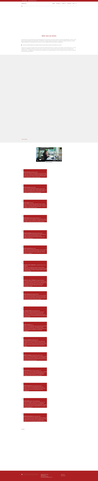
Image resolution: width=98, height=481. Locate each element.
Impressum (63, 474)
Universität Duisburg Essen (35, 310)
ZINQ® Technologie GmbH (36, 416)
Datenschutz (63, 475)
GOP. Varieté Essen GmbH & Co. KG (36, 355)
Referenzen (69, 3)
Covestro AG (31, 202)
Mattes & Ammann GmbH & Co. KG (35, 370)
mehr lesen (24, 66)
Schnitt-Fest (25, 128)
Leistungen (58, 3)
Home (54, 3)
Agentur (63, 3)
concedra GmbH (33, 187)
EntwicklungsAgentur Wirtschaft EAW (36, 233)
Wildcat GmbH (33, 248)
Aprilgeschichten (26, 101)
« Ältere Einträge (24, 139)
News (74, 3)
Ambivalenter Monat (27, 74)
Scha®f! (24, 60)
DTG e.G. (31, 324)
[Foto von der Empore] (49, 6)
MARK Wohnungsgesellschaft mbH (36, 385)
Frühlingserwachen (27, 115)
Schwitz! (24, 87)
